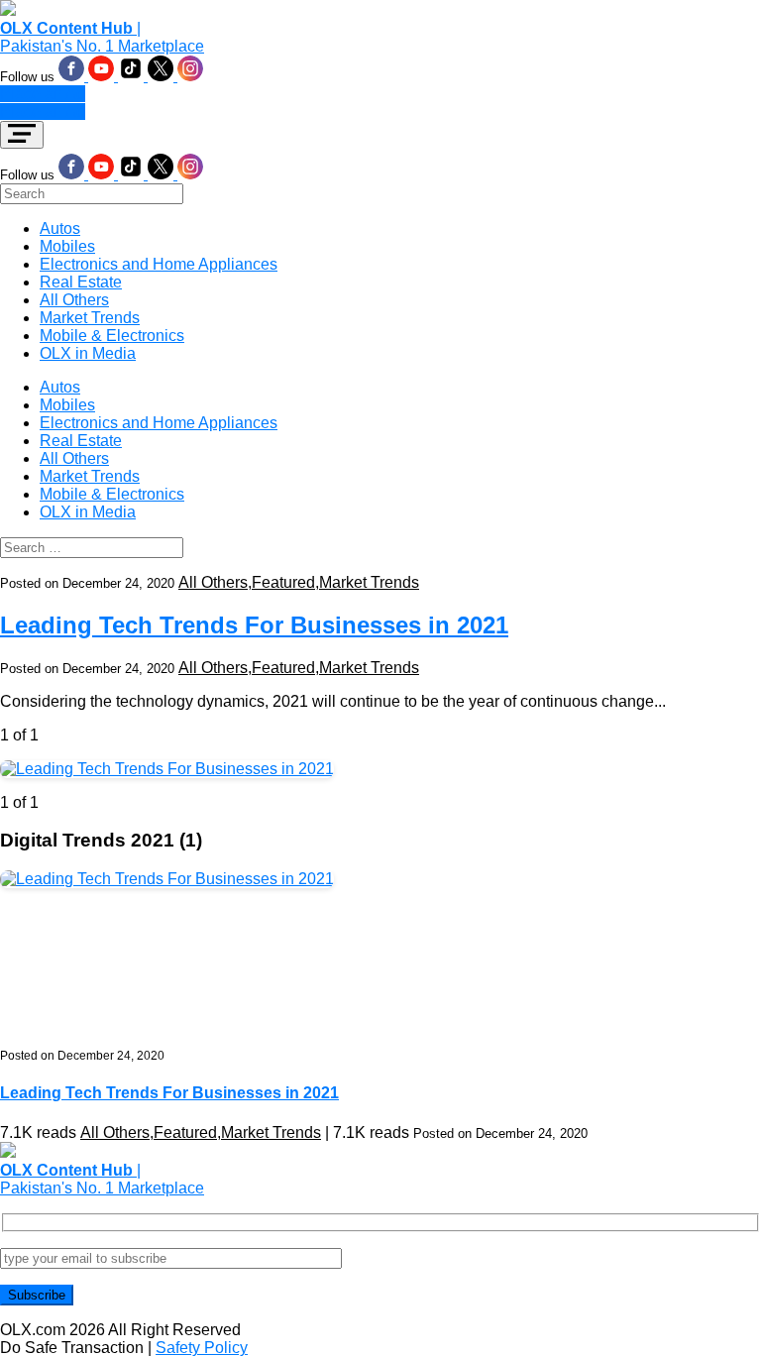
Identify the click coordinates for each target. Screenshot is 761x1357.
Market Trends (90, 317)
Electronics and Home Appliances (158, 264)
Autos (60, 228)
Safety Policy (202, 1347)
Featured (283, 582)
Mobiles (67, 246)
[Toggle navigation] (22, 135)
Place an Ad (42, 93)
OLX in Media (88, 353)
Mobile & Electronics (112, 335)
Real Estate (81, 282)
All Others (74, 299)
